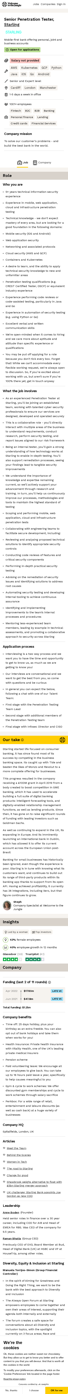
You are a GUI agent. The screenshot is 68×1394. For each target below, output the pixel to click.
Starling (11, 24)
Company (44, 162)
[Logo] (11, 4)
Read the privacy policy (14, 1379)
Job (25, 162)
